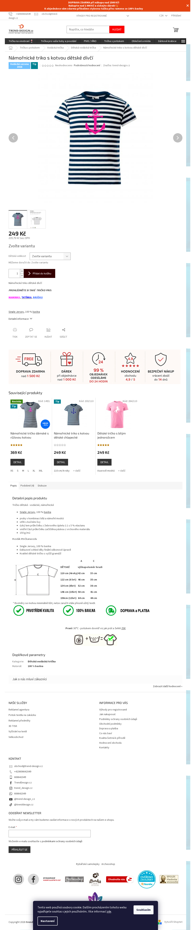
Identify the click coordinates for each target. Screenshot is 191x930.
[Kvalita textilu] (53, 610)
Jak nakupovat (107, 714)
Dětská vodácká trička (42, 661)
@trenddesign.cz (23, 805)
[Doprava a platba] (123, 610)
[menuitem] (21, 41)
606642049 (20, 777)
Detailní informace (19, 319)
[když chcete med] (94, 879)
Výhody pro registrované (91, 16)
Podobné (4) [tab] (27, 486)
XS (11, 471)
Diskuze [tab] (42, 486)
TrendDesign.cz (23, 783)
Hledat (116, 29)
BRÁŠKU (38, 297)
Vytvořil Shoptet (173, 922)
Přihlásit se (19, 849)
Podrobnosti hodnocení (87, 65)
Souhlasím (143, 910)
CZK (161, 15)
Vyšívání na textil (18, 731)
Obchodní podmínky (110, 724)
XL (34, 471)
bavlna (36, 312)
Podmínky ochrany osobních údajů (118, 719)
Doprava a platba (108, 728)
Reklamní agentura (19, 710)
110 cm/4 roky (62, 471)
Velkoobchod (16, 737)
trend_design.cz (23, 788)
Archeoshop (108, 864)
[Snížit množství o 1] (22, 275)
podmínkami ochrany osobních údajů (62, 841)
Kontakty (104, 747)
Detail (17, 462)
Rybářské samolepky (88, 864)
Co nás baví (105, 733)
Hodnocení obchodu (110, 743)
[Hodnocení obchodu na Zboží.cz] (120, 879)
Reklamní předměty (19, 721)
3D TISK (13, 726)
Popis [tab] (13, 486)
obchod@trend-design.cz (28, 766)
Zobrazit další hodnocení (167, 686)
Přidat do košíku (42, 273)
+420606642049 (22, 772)
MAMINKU (14, 297)
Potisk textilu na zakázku (22, 715)
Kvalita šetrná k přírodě (112, 738)
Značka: (116, 65)
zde (109, 911)
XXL (41, 471)
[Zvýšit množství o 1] (22, 271)
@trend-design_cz (24, 799)
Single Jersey (16, 312)
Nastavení (47, 921)
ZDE (123, 628)
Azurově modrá (106, 471)
